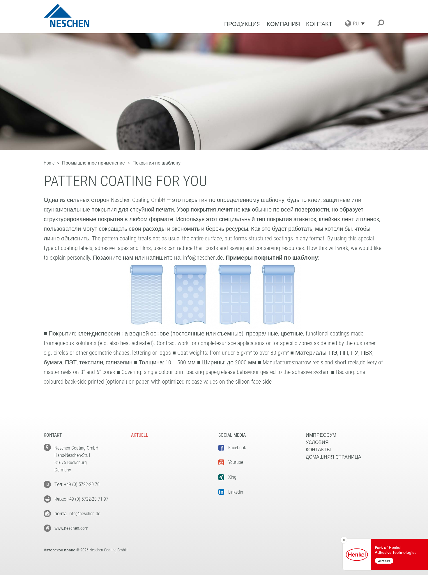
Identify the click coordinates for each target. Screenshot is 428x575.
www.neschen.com (71, 528)
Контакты (318, 449)
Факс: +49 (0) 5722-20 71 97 (81, 499)
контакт (319, 24)
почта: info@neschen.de (77, 513)
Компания (283, 24)
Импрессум (321, 435)
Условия (317, 442)
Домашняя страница (333, 457)
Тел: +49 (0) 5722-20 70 (77, 484)
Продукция (242, 24)
